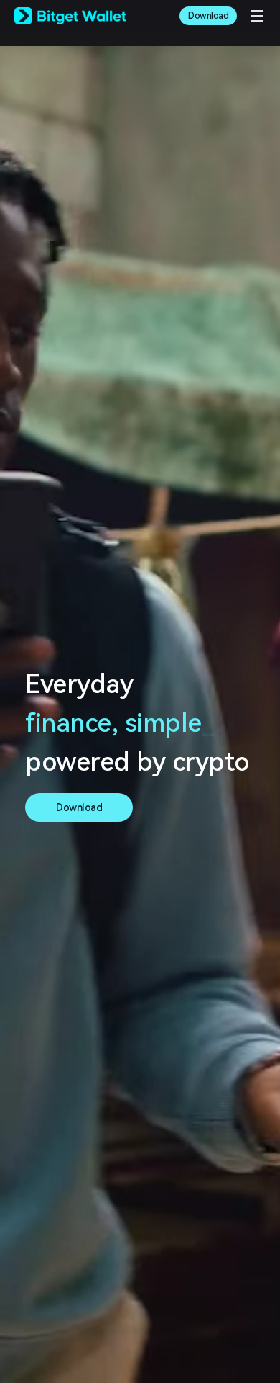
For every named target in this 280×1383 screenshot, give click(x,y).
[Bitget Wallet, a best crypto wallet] (70, 15)
